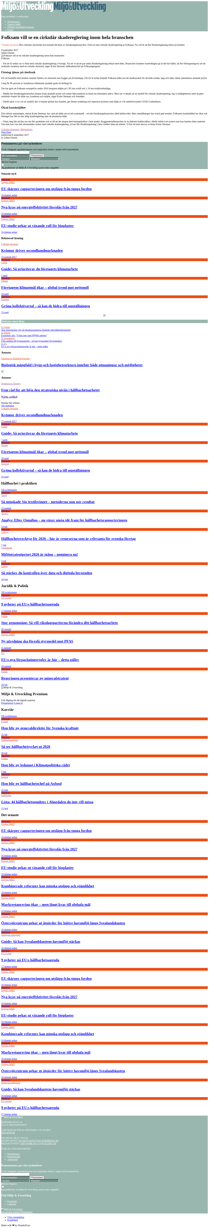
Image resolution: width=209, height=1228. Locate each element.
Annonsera (12, 1159)
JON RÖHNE (8, 1133)
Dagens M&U (14, 24)
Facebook (12, 1201)
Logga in (18, 703)
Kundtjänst (12, 1220)
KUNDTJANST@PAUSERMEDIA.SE (38, 1140)
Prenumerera (13, 21)
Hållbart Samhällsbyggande (20, 27)
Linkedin (11, 1204)
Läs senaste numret (10, 1212)
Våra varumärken (15, 1217)
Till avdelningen (9, 489)
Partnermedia (13, 1156)
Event (10, 30)
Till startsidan (7, 405)
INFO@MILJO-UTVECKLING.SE (38, 1143)
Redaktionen (13, 1154)
